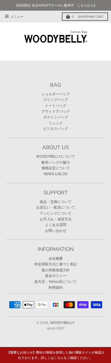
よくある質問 (55, 224)
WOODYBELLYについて (55, 156)
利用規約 (56, 287)
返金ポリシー (55, 275)
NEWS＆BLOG (55, 174)
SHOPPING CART (88, 17)
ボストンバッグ (55, 117)
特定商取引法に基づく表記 (55, 264)
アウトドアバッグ (55, 111)
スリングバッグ (55, 99)
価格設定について (55, 168)
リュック (56, 123)
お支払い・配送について (55, 207)
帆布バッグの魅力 (55, 162)
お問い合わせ (55, 230)
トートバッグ (55, 105)
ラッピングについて (56, 213)
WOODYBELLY (62, 323)
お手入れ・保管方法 (56, 219)
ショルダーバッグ (55, 94)
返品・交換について (56, 201)
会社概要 (56, 258)
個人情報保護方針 (55, 270)
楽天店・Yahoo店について (55, 281)
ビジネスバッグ (55, 128)
